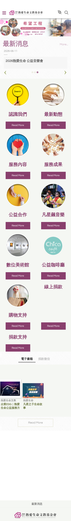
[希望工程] (35, 27)
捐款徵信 (44, 358)
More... (64, 44)
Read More (18, 125)
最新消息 (36, 504)
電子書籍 (27, 358)
